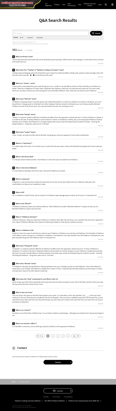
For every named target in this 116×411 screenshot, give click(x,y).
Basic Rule (100, 63)
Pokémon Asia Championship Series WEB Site (84, 401)
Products (57, 4)
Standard (30, 37)
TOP (15, 381)
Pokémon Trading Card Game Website (28, 401)
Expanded (40, 37)
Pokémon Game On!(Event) (90, 4)
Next (74, 336)
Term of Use (56, 397)
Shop (100, 4)
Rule (79, 4)
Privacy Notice (68, 397)
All (22, 37)
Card (63, 4)
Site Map (46, 397)
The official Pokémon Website (54, 401)
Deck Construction (72, 4)
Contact (58, 362)
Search (97, 33)
